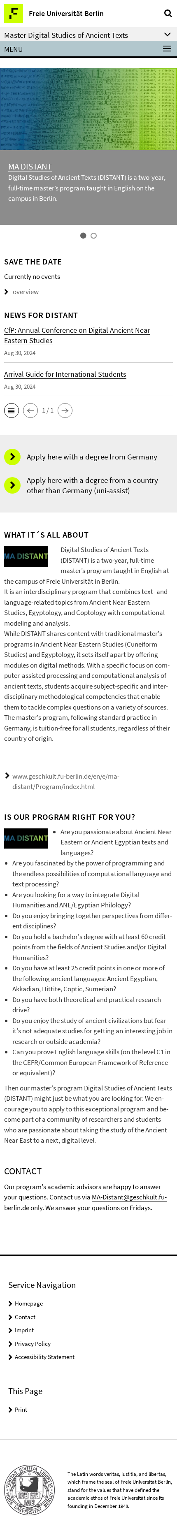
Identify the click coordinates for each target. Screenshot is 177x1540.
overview (26, 291)
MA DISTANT (30, 166)
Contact (25, 1317)
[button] (11, 410)
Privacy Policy (33, 1344)
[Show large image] (26, 555)
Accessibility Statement (45, 1357)
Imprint (24, 1330)
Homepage (29, 1303)
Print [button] (21, 1409)
